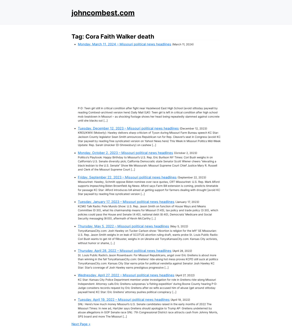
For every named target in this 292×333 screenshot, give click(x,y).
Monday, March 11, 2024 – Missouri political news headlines (124, 44)
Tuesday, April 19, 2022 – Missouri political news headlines (124, 300)
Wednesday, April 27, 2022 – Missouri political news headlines (126, 275)
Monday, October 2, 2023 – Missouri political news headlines (125, 153)
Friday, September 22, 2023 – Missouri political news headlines (127, 177)
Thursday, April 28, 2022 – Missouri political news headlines (124, 251)
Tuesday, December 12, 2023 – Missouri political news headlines (128, 128)
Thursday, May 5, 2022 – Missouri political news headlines (123, 226)
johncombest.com (103, 12)
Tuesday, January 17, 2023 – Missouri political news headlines (126, 202)
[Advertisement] (149, 76)
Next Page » (81, 324)
